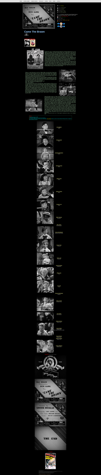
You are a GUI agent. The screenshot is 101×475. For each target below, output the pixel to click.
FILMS (50, 1)
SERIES (54, 1)
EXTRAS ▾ (58, 1)
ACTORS (46, 1)
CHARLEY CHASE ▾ (34, 1)
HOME (21, 1)
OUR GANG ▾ (41, 1)
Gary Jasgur (49, 118)
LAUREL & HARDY (26, 1)
